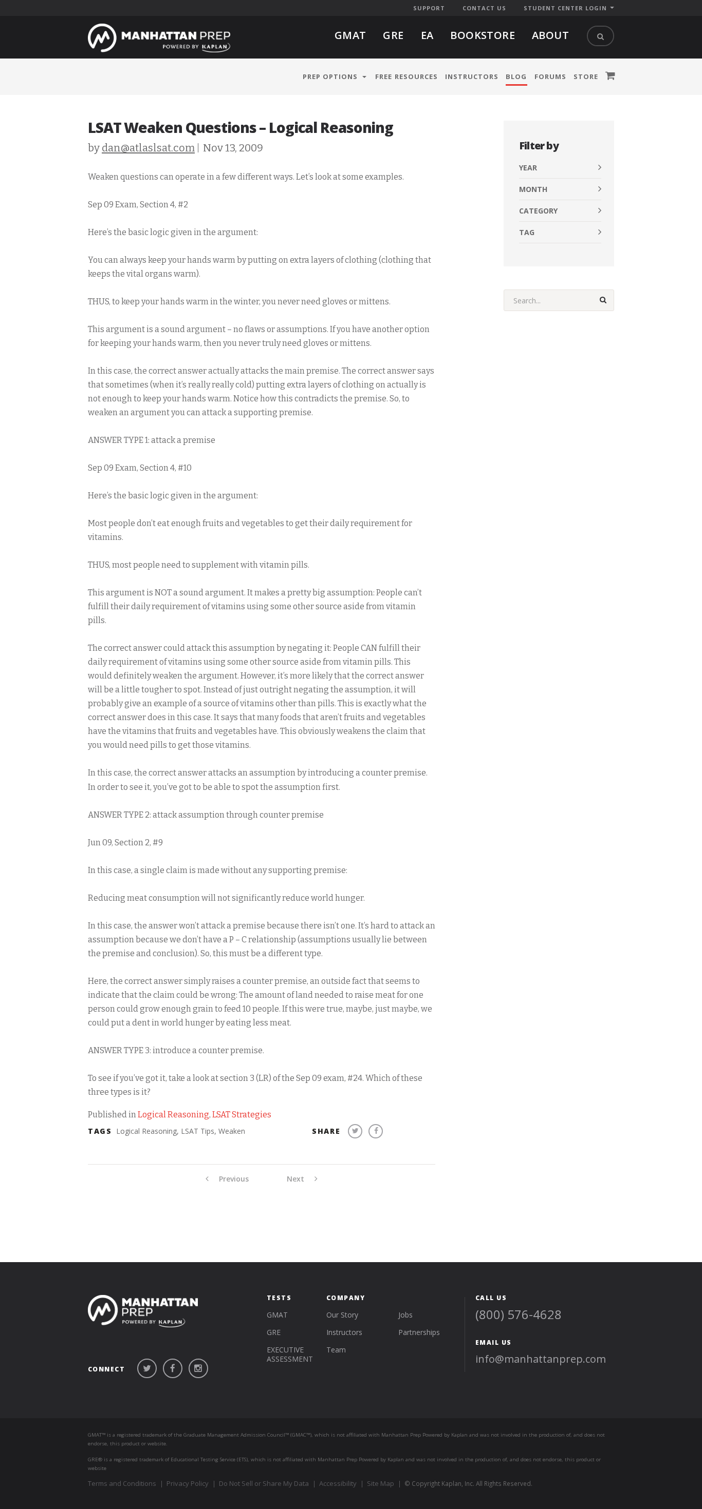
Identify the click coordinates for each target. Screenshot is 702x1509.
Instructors (471, 76)
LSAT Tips (197, 1131)
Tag (526, 232)
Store (586, 76)
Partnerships (419, 1332)
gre (393, 35)
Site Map (380, 1483)
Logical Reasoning (173, 1114)
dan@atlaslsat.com (148, 148)
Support (429, 8)
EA (427, 35)
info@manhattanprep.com (540, 1359)
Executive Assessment (290, 1354)
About (550, 35)
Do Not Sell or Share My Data (264, 1483)
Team (336, 1350)
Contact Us (484, 8)
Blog (516, 76)
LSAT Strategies (241, 1114)
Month (533, 189)
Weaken (231, 1131)
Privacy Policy (188, 1483)
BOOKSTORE (482, 35)
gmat (350, 35)
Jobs (405, 1315)
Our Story (342, 1315)
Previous (233, 1179)
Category (538, 211)
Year (528, 167)
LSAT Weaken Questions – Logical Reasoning (240, 127)
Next (296, 1179)
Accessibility (338, 1483)
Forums (550, 76)
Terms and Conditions (122, 1483)
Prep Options (330, 76)
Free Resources (406, 76)
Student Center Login (565, 8)
